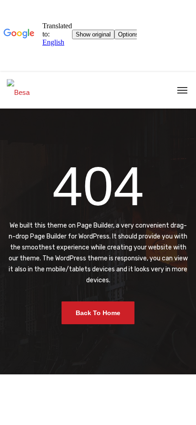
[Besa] (18, 90)
